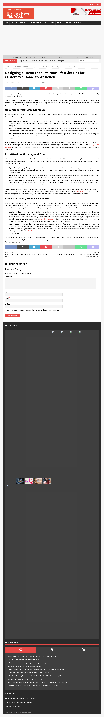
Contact (68, 23)
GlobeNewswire (18, 57)
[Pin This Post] (46, 88)
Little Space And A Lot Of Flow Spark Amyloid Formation (24, 666)
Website (7, 304)
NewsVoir (53, 57)
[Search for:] (89, 61)
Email (7, 298)
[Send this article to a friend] (58, 88)
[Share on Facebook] (11, 88)
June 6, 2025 (11, 83)
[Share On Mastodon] (93, 88)
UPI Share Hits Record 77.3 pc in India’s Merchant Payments (26, 679)
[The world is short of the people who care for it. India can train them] (74, 407)
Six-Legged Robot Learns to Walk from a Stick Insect (23, 660)
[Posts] (20, 650)
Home (6, 23)
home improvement (35, 23)
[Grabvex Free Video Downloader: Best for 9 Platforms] (29, 481)
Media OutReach (31, 57)
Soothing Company (48, 219)
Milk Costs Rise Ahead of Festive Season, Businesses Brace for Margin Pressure (32, 656)
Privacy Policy (89, 57)
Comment (8, 277)
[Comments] (83, 650)
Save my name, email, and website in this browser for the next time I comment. (33, 310)
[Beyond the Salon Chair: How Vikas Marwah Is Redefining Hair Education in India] (65, 407)
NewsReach (78, 23)
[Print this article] (69, 88)
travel (59, 23)
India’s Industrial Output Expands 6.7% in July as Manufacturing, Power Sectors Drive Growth (36, 669)
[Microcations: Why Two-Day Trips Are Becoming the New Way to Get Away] (38, 481)
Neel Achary (22, 83)
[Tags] (52, 650)
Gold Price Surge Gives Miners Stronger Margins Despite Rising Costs (29, 673)
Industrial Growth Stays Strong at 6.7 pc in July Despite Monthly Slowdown (30, 663)
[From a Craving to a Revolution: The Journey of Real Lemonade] (83, 407)
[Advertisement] (52, 40)
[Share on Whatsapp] (81, 88)
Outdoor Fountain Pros (36, 231)
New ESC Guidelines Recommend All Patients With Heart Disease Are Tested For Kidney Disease (37, 682)
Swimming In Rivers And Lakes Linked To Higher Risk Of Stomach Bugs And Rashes (33, 685)
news (22, 23)
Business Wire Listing (65, 57)
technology (49, 23)
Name (7, 292)
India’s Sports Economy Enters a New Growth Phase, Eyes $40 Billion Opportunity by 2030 (35, 676)
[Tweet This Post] (23, 88)
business (14, 23)
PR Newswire (43, 57)
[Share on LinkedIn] (34, 88)
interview (7, 57)
